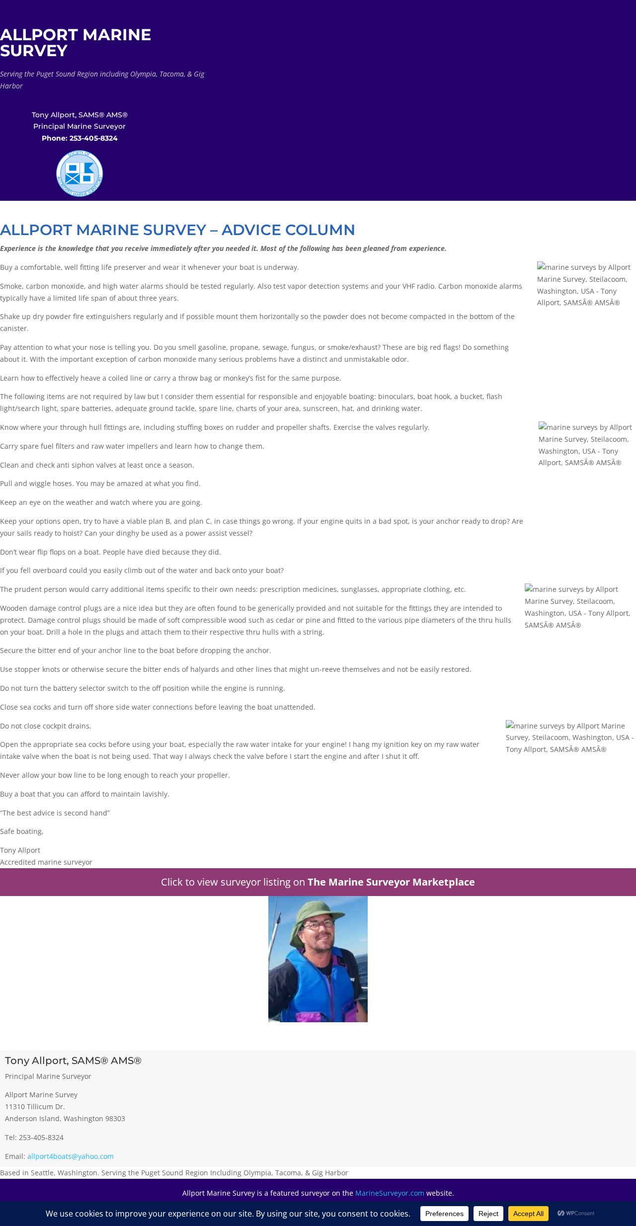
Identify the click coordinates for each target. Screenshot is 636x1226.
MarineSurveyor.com (389, 1193)
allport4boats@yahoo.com (70, 1156)
